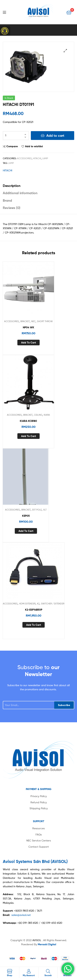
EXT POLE (37, 509)
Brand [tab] (7, 200)
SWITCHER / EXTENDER (52, 603)
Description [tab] (11, 186)
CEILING (38, 414)
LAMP (45, 158)
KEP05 (26, 515)
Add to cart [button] (28, 342)
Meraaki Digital (47, 944)
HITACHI (37, 158)
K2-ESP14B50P (33, 609)
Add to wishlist (34, 146)
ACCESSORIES (24, 158)
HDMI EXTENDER (27, 603)
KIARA (47, 414)
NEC (33, 321)
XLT (45, 509)
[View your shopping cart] (68, 12)
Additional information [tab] (20, 193)
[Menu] (7, 12)
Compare (12, 146)
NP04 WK (28, 327)
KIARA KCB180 (28, 421)
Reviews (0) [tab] (11, 208)
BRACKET (25, 321)
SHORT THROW (45, 321)
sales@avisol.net (21, 914)
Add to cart (55, 135)
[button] (65, 50)
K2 (38, 603)
